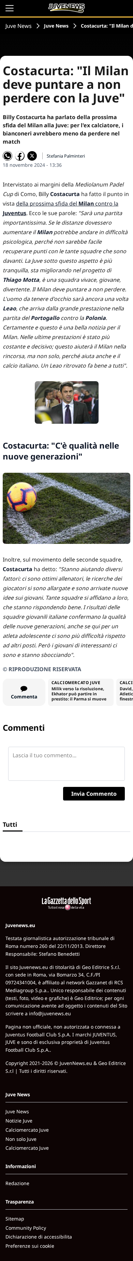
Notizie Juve (18, 1120)
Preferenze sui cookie (29, 1246)
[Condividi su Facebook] (20, 156)
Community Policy (25, 1228)
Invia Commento (94, 793)
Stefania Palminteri (66, 156)
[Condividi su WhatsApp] (7, 156)
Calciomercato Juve (27, 1130)
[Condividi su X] (32, 156)
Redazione (17, 1183)
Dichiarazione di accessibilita (38, 1236)
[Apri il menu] (9, 8)
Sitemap (14, 1218)
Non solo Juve (20, 1139)
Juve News (18, 26)
